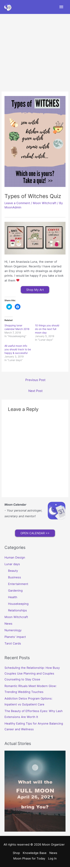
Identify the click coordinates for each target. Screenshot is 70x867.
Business (14, 577)
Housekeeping (18, 604)
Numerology (13, 630)
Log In (52, 858)
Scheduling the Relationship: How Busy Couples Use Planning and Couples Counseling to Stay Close (32, 673)
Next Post (35, 391)
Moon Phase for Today (29, 858)
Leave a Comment (17, 203)
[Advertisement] (35, 50)
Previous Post (35, 380)
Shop (16, 853)
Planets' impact (15, 637)
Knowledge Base (34, 853)
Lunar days (12, 564)
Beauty (13, 570)
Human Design (14, 557)
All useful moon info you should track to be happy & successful (17, 349)
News (8, 623)
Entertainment (18, 584)
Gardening (15, 590)
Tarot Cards (12, 643)
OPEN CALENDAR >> (35, 533)
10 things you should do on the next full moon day (47, 329)
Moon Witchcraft (44, 203)
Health (12, 597)
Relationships (17, 610)
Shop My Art (35, 290)
